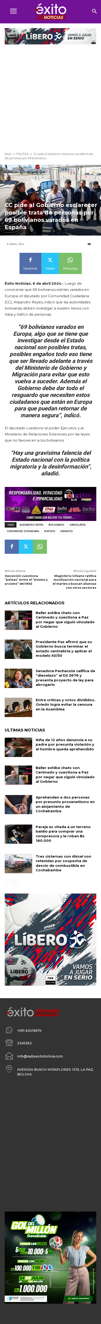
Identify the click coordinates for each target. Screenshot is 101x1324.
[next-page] (15, 883)
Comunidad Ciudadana (23, 531)
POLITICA (22, 154)
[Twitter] (26, 547)
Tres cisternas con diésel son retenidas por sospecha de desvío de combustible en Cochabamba (63, 863)
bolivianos (56, 524)
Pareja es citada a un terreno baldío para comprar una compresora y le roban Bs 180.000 (63, 834)
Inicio (8, 154)
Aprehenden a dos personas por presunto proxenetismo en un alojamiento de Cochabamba (65, 804)
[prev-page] (8, 883)
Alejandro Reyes (31, 524)
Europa (49, 531)
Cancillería (77, 524)
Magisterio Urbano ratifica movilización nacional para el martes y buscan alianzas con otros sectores (74, 581)
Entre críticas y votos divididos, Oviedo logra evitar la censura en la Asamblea (65, 704)
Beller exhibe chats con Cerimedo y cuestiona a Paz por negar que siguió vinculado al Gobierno (65, 619)
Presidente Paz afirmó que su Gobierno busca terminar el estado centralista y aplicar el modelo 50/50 (64, 649)
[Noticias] (50, 11)
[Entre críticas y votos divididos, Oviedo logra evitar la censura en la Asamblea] (18, 707)
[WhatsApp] (40, 547)
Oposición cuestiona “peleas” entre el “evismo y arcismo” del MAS (26, 580)
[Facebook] (12, 547)
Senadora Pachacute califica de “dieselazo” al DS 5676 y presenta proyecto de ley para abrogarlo (65, 678)
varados (66, 531)
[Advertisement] (50, 99)
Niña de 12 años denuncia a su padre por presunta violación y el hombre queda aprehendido (65, 744)
